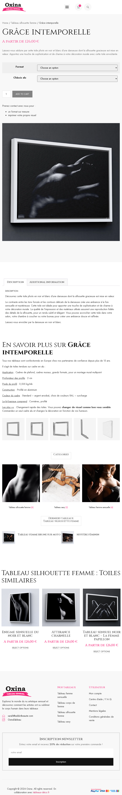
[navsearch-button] (88, 7)
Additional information (46, 282)
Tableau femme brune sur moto (39, 534)
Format (20, 66)
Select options (20, 648)
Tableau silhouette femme (23, 23)
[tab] (15, 282)
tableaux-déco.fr (41, 792)
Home (5, 23)
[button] (67, 7)
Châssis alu (19, 77)
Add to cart (22, 94)
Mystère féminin (88, 534)
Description (15, 282)
